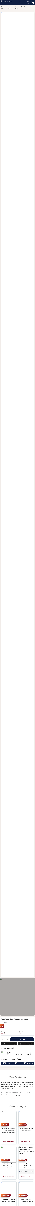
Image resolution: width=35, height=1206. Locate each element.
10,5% (19, 1034)
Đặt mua (22, 1039)
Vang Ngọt (9, 7)
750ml (3, 1034)
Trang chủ (2, 7)
